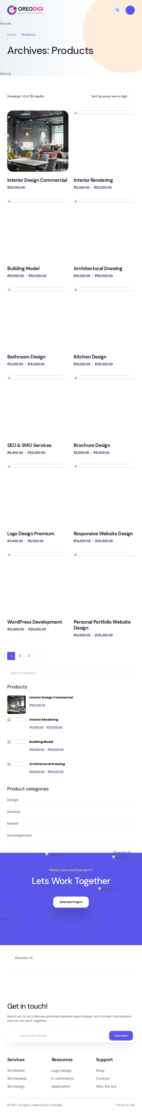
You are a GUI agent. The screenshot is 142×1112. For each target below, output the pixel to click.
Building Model (23, 268)
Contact (103, 1078)
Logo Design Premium (30, 534)
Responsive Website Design (103, 534)
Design (12, 800)
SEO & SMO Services (29, 445)
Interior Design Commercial (37, 180)
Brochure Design (92, 445)
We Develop (17, 1078)
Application (61, 1086)
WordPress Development (34, 622)
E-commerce (62, 1078)
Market (12, 823)
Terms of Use (125, 1105)
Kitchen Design (90, 357)
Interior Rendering (93, 180)
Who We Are (106, 1086)
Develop (14, 811)
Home (11, 35)
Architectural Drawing (98, 268)
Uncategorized (19, 835)
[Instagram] (86, 988)
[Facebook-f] (55, 988)
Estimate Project (71, 902)
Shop (100, 1070)
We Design (16, 1086)
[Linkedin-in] (71, 988)
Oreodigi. (56, 1105)
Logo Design (62, 1070)
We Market (16, 1070)
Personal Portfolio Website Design (102, 625)
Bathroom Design (26, 357)
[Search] (130, 673)
